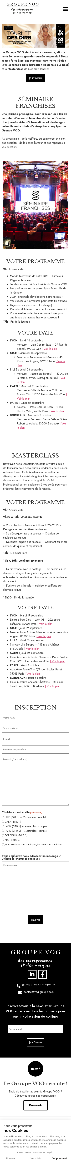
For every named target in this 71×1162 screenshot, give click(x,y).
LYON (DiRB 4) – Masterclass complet (26, 826)
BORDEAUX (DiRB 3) (16, 835)
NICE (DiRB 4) (12, 840)
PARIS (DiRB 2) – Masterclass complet (26, 831)
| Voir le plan (49, 349)
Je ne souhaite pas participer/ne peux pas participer (33, 844)
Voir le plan (45, 624)
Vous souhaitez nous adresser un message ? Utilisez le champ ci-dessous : (31, 857)
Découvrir (35, 1105)
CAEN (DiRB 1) (13, 822)
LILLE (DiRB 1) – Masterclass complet (25, 817)
